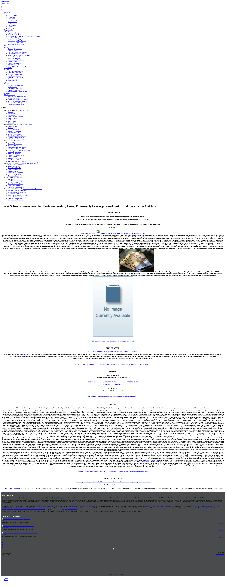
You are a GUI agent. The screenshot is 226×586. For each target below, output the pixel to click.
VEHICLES (120, 384)
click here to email (220, 554)
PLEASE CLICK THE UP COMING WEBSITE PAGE (157, 506)
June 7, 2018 (4, 534)
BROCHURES (106, 382)
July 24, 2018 (5, 520)
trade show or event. (26, 354)
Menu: (4, 107)
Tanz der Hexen (184, 507)
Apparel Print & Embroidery (8, 68)
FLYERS (115, 382)
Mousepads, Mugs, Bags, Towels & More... (147, 460)
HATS (136, 382)
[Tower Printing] (6, 1)
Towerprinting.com (15, 506)
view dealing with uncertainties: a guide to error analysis (83, 506)
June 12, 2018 (5, 527)
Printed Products (6, 46)
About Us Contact (7, 13)
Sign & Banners (6, 82)
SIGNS (113, 384)
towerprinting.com (143, 507)
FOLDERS (122, 382)
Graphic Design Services (8, 30)
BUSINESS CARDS (94, 382)
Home (6, 580)
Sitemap (6, 578)
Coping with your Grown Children (69, 509)
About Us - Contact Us (10, 110)
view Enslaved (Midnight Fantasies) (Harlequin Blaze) (47, 506)
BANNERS (106, 384)
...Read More (221, 523)
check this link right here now (159, 507)
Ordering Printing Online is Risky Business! (12, 504)
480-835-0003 (5, 3)
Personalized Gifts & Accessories (9, 94)
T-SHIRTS (130, 382)
